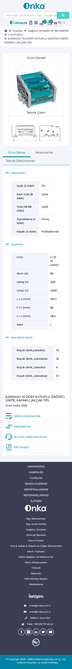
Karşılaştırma (22, 426)
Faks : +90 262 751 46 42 (40, 624)
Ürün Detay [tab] (16, 152)
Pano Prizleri (36, 540)
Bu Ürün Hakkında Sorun (30, 437)
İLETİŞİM (36, 501)
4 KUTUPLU (15, 34)
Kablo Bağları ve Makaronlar (36, 556)
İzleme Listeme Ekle (27, 416)
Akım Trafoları (36, 551)
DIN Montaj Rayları (36, 578)
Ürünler (18, 30)
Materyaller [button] (18, 173)
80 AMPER (62, 30)
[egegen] (36, 642)
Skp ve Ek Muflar (36, 524)
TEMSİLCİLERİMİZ (36, 483)
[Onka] (36, 508)
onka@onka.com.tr (40, 605)
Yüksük (36, 567)
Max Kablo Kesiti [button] (21, 337)
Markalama (36, 584)
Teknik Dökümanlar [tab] (20, 161)
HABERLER (36, 472)
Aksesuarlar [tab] (44, 152)
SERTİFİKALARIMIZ (36, 489)
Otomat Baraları (36, 534)
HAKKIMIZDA (36, 466)
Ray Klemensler (36, 518)
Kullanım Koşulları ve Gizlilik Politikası (36, 662)
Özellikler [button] (17, 244)
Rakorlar (36, 573)
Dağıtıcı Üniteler (39, 30)
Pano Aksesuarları (36, 562)
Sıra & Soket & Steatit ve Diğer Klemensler (36, 545)
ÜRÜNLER (20, 23)
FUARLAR (36, 478)
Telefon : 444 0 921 (40, 618)
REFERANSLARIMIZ (36, 495)
